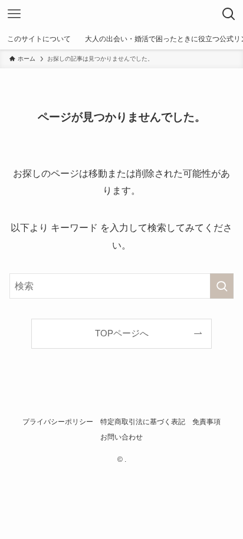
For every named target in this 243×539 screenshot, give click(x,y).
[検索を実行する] (222, 286)
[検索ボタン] (229, 14)
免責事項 (206, 422)
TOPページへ (122, 333)
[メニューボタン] (14, 14)
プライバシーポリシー (57, 422)
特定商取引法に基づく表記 (142, 422)
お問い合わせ (121, 437)
